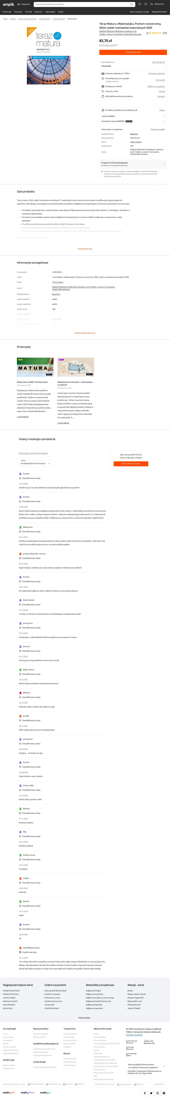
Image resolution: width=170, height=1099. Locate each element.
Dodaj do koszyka (133, 52)
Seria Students (9, 1005)
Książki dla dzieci (52, 1008)
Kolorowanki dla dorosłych (56, 991)
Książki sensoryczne (53, 1001)
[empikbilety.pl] (27, 1093)
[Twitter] (151, 1093)
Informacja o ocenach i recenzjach (33, 453)
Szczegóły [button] (160, 80)
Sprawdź (161, 96)
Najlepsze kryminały (94, 994)
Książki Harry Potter (11, 991)
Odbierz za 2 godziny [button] (156, 86)
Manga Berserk (134, 1005)
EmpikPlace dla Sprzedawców (44, 1049)
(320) (165, 33)
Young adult (49, 1005)
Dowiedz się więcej (134, 1035)
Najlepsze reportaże (94, 1008)
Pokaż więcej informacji (85, 333)
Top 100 (28, 12)
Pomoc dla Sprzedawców (42, 1055)
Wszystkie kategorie (40, 1034)
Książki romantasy (52, 994)
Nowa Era (134, 134)
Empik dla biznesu (69, 1059)
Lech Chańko (91, 287)
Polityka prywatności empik (103, 1073)
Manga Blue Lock (135, 1001)
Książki (13, 19)
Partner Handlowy (9, 1047)
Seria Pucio (8, 1008)
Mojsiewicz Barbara (123, 31)
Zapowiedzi (50, 12)
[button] (48, 56)
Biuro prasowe (8, 1037)
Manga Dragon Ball (135, 998)
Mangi (130, 991)
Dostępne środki (69, 1044)
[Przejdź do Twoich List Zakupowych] (139, 4)
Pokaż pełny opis (85, 249)
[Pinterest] (164, 1093)
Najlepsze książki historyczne (98, 1001)
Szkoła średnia (44, 19)
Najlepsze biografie (94, 1005)
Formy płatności (99, 1047)
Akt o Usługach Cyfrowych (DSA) (106, 1066)
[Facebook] (145, 1093)
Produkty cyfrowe (70, 1040)
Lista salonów (8, 1040)
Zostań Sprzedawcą (40, 1052)
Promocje (7, 12)
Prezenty (18, 12)
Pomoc (96, 1034)
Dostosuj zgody (99, 1070)
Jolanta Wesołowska (132, 34)
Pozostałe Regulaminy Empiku (105, 1060)
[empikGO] (45, 1093)
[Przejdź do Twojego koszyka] (146, 4)
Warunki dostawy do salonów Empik (107, 1044)
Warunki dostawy (100, 1040)
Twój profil (67, 1047)
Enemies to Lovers (52, 998)
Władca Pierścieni (11, 994)
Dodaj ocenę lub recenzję (131, 464)
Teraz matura (135, 142)
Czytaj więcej (22, 417)
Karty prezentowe (70, 1062)
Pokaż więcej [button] (84, 1018)
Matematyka (72, 19)
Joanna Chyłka (9, 998)
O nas (5, 1034)
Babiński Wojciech (107, 31)
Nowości (38, 12)
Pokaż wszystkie (158, 129)
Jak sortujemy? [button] (158, 62)
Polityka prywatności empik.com (105, 1063)
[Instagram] (157, 1093)
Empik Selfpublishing (10, 1053)
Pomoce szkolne (59, 19)
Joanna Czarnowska (114, 34)
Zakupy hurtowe (69, 1065)
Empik (5, 19)
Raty (95, 1076)
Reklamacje (98, 1053)
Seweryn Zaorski (10, 1001)
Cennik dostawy (100, 1037)
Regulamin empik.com (102, 1057)
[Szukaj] (131, 4)
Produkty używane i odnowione (44, 1067)
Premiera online (8, 1068)
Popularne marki (39, 1037)
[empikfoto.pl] (9, 1093)
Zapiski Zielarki (134, 1008)
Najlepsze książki (93, 991)
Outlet (60, 12)
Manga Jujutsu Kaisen (137, 994)
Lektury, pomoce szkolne (27, 19)
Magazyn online (9, 1065)
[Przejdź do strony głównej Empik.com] (8, 4)
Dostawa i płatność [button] (157, 73)
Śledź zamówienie (70, 1034)
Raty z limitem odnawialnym (104, 1079)
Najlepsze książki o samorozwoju (100, 998)
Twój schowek (68, 1037)
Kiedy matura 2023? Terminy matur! (32, 382)
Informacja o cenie (107, 45)
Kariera (5, 1044)
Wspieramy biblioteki (10, 1050)
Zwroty (96, 1050)
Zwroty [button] (162, 91)
